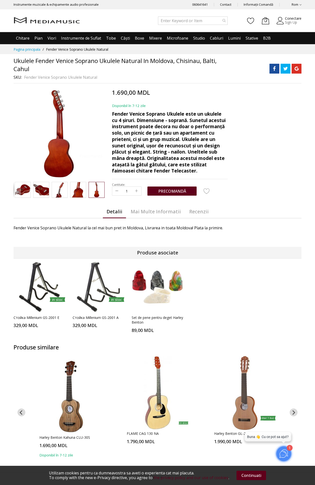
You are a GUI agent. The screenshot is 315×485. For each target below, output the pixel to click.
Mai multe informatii (156, 211)
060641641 (200, 4)
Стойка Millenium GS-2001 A (96, 317)
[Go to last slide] (21, 412)
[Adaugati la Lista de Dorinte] (207, 191)
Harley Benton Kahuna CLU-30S (64, 437)
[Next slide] (294, 412)
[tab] (114, 211)
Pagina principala (27, 49)
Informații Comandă (258, 4)
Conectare (293, 18)
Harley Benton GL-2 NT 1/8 (236, 433)
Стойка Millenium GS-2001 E (36, 317)
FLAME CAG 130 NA (143, 433)
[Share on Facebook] (274, 69)
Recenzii (199, 211)
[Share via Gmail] (296, 69)
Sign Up (291, 22)
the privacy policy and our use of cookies (191, 477)
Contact (225, 4)
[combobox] (193, 20)
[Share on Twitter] (285, 69)
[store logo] (47, 20)
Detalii (114, 211)
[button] (17, 190)
